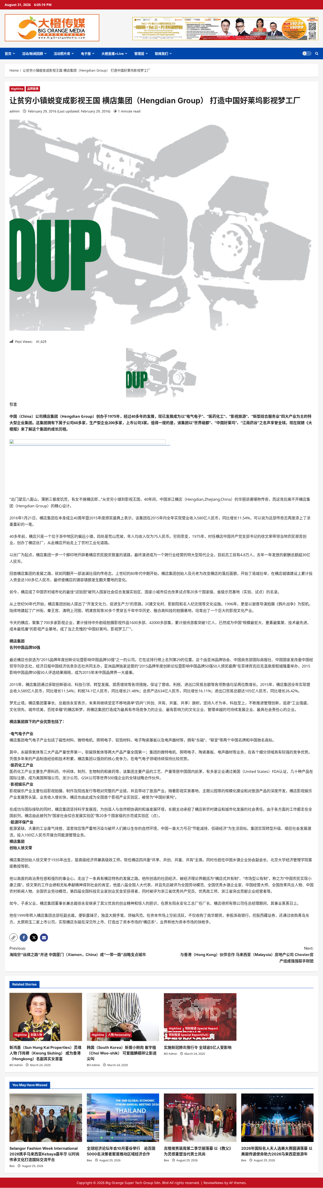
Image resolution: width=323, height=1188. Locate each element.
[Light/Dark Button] (307, 53)
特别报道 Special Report (201, 1028)
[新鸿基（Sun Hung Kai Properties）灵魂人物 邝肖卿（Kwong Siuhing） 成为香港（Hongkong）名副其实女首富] (45, 1017)
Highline (17, 89)
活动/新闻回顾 (32, 54)
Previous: (77, 951)
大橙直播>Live (112, 54)
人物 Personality (119, 1035)
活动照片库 (62, 54)
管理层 (139, 54)
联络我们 (161, 54)
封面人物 (36, 1035)
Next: (247, 954)
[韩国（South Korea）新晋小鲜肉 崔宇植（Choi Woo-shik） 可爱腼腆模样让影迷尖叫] (123, 1017)
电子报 (86, 54)
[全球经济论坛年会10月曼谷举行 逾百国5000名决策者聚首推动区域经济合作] (123, 1117)
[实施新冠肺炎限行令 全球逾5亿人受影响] (200, 1017)
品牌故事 (33, 89)
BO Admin (16, 1065)
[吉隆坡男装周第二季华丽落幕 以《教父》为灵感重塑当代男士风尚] (200, 1117)
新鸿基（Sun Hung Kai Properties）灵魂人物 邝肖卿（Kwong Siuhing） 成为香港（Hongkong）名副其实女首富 (45, 1053)
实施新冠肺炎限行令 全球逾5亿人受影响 (197, 1047)
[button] (316, 53)
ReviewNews (213, 1182)
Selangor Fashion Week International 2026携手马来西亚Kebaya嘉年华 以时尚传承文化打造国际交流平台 (44, 1154)
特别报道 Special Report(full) (188, 1035)
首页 (8, 54)
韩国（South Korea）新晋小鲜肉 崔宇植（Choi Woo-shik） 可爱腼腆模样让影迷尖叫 (122, 1053)
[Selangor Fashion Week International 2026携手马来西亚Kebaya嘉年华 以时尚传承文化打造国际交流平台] (45, 1117)
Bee (12, 1166)
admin (14, 111)
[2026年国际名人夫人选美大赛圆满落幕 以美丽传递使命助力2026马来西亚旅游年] (277, 1117)
